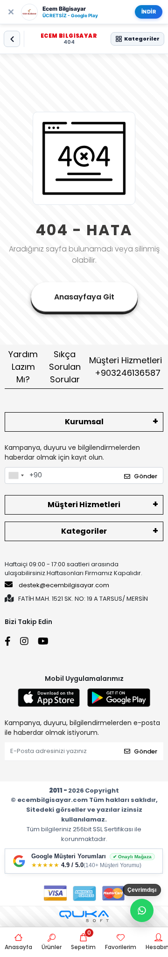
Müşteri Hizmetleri (125, 366)
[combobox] (16, 475)
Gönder (145, 476)
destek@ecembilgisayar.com (64, 585)
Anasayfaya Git (84, 297)
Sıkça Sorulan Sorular (65, 366)
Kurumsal (84, 421)
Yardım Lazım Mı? (23, 366)
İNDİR (148, 11)
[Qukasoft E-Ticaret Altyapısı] (84, 916)
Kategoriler (84, 531)
